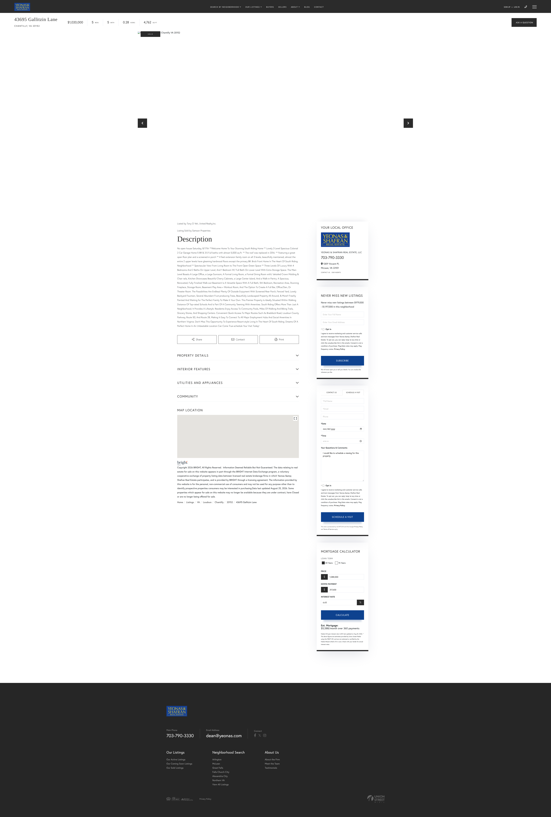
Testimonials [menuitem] (271, 767)
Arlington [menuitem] (217, 759)
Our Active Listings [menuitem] (175, 759)
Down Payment (329, 584)
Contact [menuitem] (319, 7)
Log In (517, 7)
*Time (323, 435)
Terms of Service (329, 529)
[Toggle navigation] (534, 6)
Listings (190, 502)
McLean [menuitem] (216, 763)
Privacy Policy (339, 349)
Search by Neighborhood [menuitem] (224, 7)
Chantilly (219, 502)
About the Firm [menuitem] (272, 759)
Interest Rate (328, 596)
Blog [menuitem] (307, 7)
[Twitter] (259, 735)
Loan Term (327, 558)
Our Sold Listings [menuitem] (175, 767)
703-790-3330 (332, 257)
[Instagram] (264, 735)
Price (323, 571)
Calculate (342, 614)
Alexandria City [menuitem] (220, 776)
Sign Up (507, 7)
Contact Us (325, 272)
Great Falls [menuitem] (217, 767)
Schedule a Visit (353, 392)
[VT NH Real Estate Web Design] (376, 799)
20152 (230, 502)
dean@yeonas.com (224, 735)
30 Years (329, 562)
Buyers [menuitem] (270, 7)
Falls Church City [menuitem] (220, 772)
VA (198, 502)
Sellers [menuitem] (282, 7)
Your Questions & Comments (334, 447)
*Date (323, 423)
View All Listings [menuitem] (220, 784)
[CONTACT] (524, 22)
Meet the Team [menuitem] (272, 763)
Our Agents (336, 272)
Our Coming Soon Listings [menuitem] (179, 763)
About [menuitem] (294, 7)
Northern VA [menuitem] (218, 780)
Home (180, 502)
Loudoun (207, 502)
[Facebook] (255, 735)
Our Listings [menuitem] (253, 7)
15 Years (342, 562)
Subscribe (342, 360)
